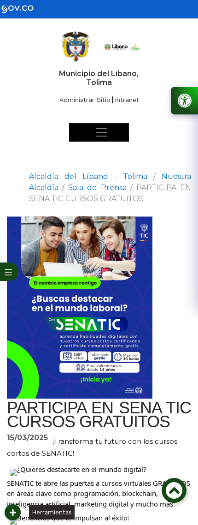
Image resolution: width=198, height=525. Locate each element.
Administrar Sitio (85, 99)
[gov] (23, 8)
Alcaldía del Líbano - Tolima (88, 176)
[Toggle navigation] (101, 132)
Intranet (127, 99)
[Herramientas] (13, 512)
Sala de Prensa (97, 187)
